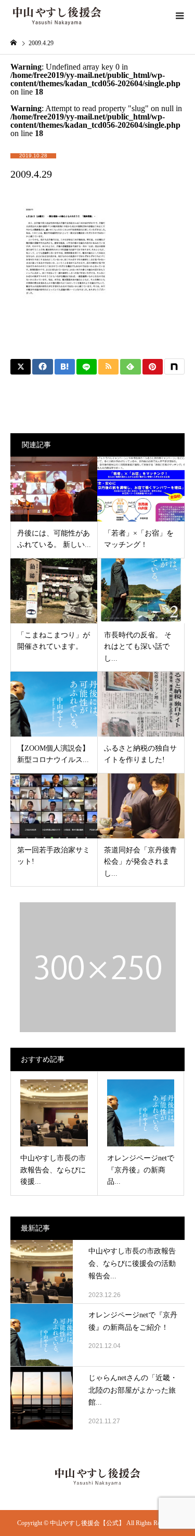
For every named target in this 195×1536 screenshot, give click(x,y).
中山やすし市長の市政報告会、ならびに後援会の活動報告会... (132, 1263)
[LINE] (86, 367)
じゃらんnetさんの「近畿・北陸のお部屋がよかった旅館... (132, 1390)
